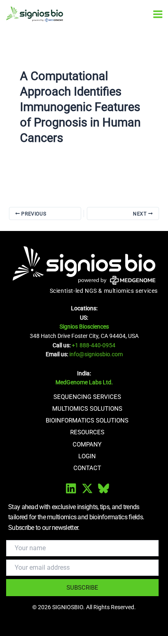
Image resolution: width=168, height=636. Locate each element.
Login (87, 456)
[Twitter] (87, 488)
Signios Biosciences (84, 326)
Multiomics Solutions (87, 408)
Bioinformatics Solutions (87, 420)
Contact (87, 468)
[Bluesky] (103, 488)
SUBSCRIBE (82, 587)
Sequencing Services (87, 397)
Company (87, 444)
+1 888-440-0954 (93, 345)
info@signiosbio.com (96, 354)
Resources (87, 432)
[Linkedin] (71, 488)
